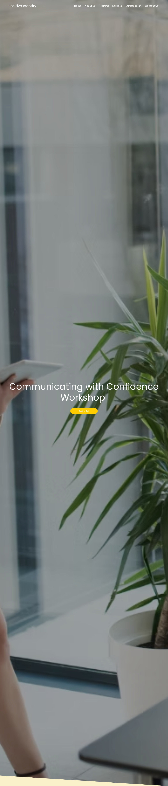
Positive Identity (22, 5)
